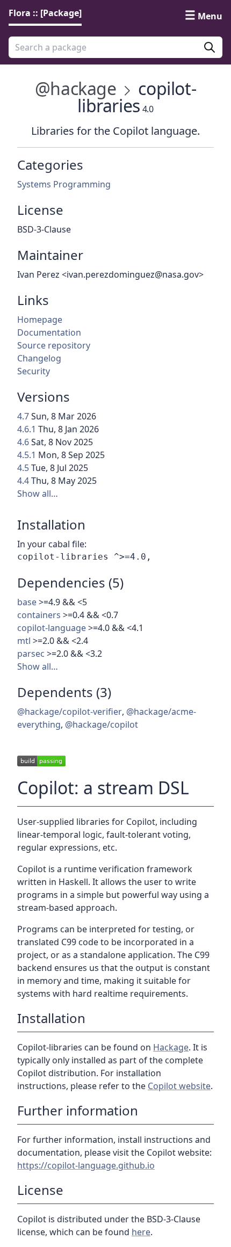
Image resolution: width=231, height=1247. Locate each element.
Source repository (53, 345)
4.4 (23, 481)
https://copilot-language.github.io (86, 1165)
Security (33, 371)
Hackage (171, 1047)
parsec (31, 653)
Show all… (37, 493)
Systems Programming (64, 184)
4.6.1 (26, 429)
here (141, 1232)
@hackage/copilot (101, 724)
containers (39, 615)
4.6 (23, 442)
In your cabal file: (51, 544)
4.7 (23, 416)
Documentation (49, 332)
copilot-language (51, 628)
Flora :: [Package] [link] (45, 13)
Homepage (39, 319)
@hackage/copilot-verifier (69, 711)
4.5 (23, 468)
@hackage (76, 88)
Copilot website (179, 1086)
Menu (210, 16)
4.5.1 (26, 455)
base (27, 602)
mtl (24, 641)
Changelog (39, 358)
